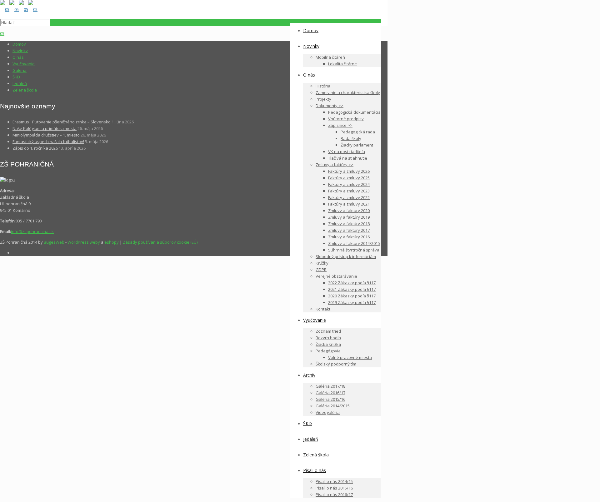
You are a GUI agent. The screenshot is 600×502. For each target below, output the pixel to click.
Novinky (20, 50)
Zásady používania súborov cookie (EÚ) (160, 242)
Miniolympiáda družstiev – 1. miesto (46, 135)
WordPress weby (84, 242)
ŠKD (16, 77)
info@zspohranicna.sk (32, 231)
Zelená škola (24, 90)
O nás (18, 57)
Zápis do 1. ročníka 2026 (35, 148)
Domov (19, 44)
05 (2, 33)
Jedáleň (19, 83)
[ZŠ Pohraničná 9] (19, 9)
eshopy (111, 242)
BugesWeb (54, 242)
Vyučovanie (23, 64)
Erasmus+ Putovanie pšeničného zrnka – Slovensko (61, 122)
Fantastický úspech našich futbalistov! (48, 141)
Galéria (19, 70)
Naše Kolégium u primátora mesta (44, 128)
